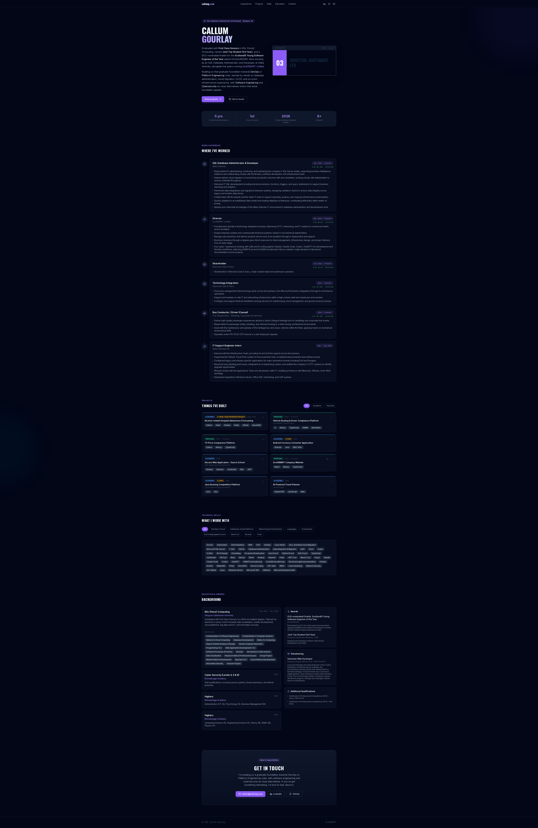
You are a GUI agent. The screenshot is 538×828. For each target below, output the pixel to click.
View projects (211, 99)
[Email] (334, 4)
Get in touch (238, 99)
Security (248, 534)
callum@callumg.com (252, 794)
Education (280, 4)
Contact (292, 4)
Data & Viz (235, 534)
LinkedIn (277, 794)
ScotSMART (330, 822)
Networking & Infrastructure (270, 529)
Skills (269, 4)
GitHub (296, 794)
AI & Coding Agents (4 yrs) (215, 534)
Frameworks (307, 529)
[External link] (327, 459)
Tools (259, 534)
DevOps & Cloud (218, 529)
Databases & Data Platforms (242, 529)
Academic (317, 406)
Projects (259, 4)
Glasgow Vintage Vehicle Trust (299, 661)
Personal (330, 406)
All (307, 406)
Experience (246, 4)
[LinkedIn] (324, 4)
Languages (291, 529)
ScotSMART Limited (253, 66)
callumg (208, 4)
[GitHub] (329, 4)
